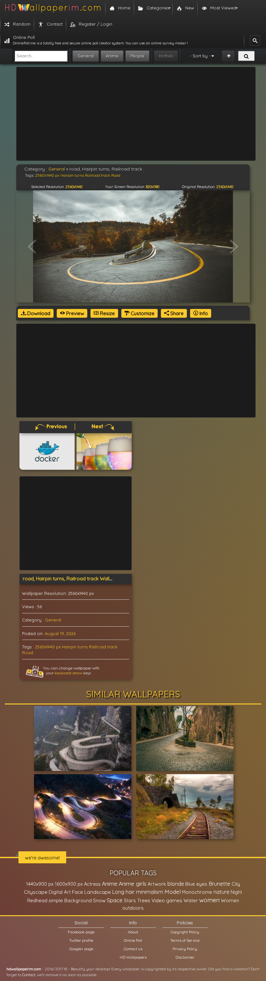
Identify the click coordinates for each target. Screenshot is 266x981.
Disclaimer (184, 957)
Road (27, 652)
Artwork (157, 884)
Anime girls (132, 883)
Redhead (37, 900)
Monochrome (197, 892)
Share (176, 313)
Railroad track (103, 646)
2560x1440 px (48, 646)
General (86, 55)
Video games (166, 900)
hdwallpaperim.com (23, 968)
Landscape (97, 892)
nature (221, 892)
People (137, 55)
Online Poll (133, 940)
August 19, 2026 (60, 633)
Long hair (123, 892)
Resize (107, 313)
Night (236, 892)
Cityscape (35, 892)
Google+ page (81, 948)
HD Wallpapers (133, 957)
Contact (28, 974)
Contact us (133, 948)
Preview (74, 313)
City (236, 884)
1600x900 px (69, 884)
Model (172, 891)
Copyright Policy (185, 931)
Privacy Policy (185, 948)
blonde (175, 884)
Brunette (219, 883)
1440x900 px (40, 884)
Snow (99, 900)
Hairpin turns (75, 646)
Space (115, 900)
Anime (112, 55)
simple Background (70, 900)
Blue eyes (196, 884)
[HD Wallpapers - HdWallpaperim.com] (52, 8)
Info (203, 313)
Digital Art (60, 892)
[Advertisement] (136, 113)
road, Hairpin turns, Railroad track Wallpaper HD (77, 578)
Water (191, 900)
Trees (143, 900)
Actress (92, 884)
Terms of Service (185, 940)
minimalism (149, 891)
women (209, 900)
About (133, 931)
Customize (141, 313)
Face (77, 892)
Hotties (166, 55)
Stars (130, 900)
